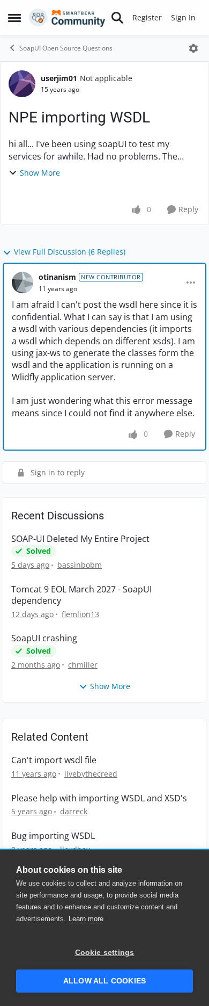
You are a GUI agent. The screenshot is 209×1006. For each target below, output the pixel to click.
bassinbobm (79, 565)
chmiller (83, 665)
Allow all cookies (104, 981)
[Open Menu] (193, 48)
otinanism (57, 277)
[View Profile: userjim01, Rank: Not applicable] (22, 83)
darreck (73, 811)
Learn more (86, 919)
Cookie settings (105, 953)
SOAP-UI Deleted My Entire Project (80, 539)
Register (147, 17)
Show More (40, 173)
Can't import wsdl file (53, 760)
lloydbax (75, 849)
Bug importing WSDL (53, 836)
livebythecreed (90, 774)
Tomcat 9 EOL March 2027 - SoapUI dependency (81, 595)
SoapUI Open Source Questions (66, 48)
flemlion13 (80, 614)
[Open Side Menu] (14, 18)
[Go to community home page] (67, 18)
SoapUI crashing (44, 638)
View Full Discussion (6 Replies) (69, 252)
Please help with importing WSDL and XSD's (99, 798)
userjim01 (59, 78)
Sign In (183, 17)
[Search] (117, 17)
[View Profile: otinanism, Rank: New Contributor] (22, 282)
